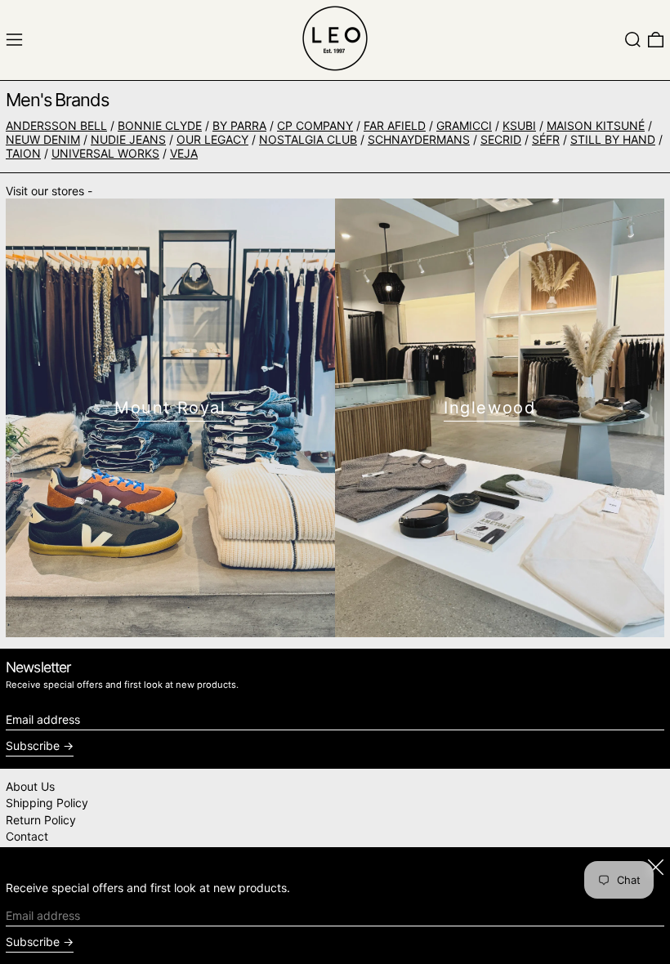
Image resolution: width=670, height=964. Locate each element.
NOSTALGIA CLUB (308, 139)
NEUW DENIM (43, 139)
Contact (27, 836)
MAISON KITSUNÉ (596, 125)
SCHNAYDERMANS (419, 139)
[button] (632, 39)
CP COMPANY (315, 125)
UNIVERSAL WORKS (105, 153)
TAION (23, 153)
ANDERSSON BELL (56, 125)
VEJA (184, 153)
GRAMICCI (464, 125)
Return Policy (41, 820)
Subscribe (33, 745)
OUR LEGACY (212, 139)
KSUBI (519, 125)
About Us (30, 786)
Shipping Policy (47, 803)
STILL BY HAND (612, 139)
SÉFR (546, 139)
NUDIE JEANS (128, 139)
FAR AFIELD (395, 125)
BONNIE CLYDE (160, 125)
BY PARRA (239, 125)
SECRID (500, 139)
